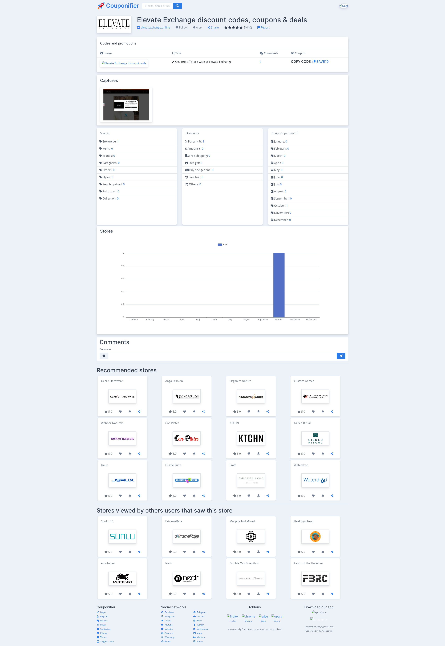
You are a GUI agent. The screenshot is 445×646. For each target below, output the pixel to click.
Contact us (105, 628)
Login (103, 612)
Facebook (169, 612)
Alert (198, 27)
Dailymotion (202, 628)
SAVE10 (322, 61)
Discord (200, 616)
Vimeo (200, 641)
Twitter (168, 620)
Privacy (103, 633)
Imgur (200, 633)
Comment (105, 349)
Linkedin (169, 628)
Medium (201, 637)
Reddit (168, 641)
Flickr (199, 620)
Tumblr (200, 624)
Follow (182, 27)
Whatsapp (169, 637)
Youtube (169, 624)
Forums (104, 620)
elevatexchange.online (155, 27)
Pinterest (169, 633)
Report (265, 27)
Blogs (103, 624)
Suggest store (107, 641)
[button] (343, 5)
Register (104, 616)
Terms (103, 637)
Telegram (201, 612)
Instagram (170, 616)
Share (214, 27)
